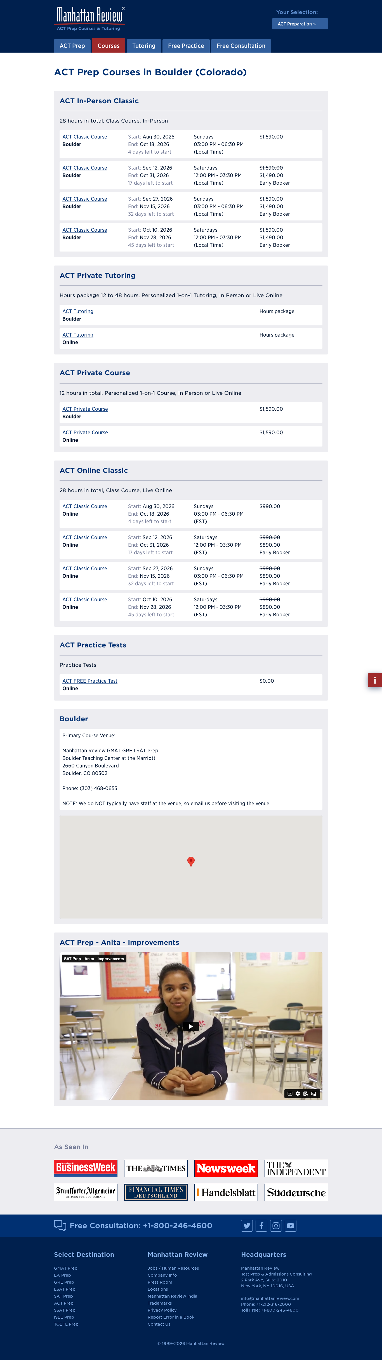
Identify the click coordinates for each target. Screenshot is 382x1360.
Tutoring (143, 45)
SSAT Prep (65, 1310)
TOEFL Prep (66, 1324)
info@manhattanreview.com (270, 1298)
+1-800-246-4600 (178, 1225)
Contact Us (159, 1324)
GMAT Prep (65, 1268)
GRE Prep (64, 1282)
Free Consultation (241, 45)
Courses (109, 45)
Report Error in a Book (171, 1317)
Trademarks (160, 1303)
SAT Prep (63, 1296)
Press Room (160, 1282)
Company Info (162, 1275)
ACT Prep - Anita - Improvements (119, 942)
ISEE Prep (64, 1317)
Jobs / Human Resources (173, 1268)
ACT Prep (72, 45)
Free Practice (186, 45)
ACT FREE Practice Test (89, 681)
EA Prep (62, 1275)
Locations (158, 1289)
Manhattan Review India (172, 1296)
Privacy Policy (162, 1310)
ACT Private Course (85, 409)
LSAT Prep (65, 1289)
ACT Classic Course (84, 137)
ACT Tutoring (77, 311)
